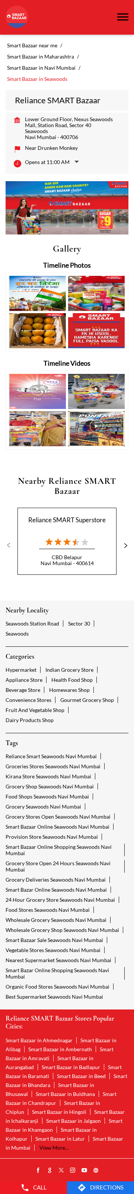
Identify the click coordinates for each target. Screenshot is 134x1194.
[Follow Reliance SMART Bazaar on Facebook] (38, 1170)
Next (122, 545)
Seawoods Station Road (32, 623)
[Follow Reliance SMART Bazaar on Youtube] (84, 1170)
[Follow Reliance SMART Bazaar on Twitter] (61, 1170)
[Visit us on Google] (50, 1170)
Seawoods (17, 633)
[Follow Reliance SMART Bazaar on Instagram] (73, 1170)
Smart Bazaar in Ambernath (60, 1049)
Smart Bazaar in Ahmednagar (39, 1040)
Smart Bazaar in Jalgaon (73, 1121)
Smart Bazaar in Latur (60, 1138)
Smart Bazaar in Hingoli (59, 1112)
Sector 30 (79, 623)
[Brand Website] (96, 1170)
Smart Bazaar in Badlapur (71, 1067)
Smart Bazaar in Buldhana (65, 1094)
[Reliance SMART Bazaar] (17, 17)
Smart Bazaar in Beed (81, 1076)
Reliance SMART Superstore (67, 520)
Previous (11, 545)
